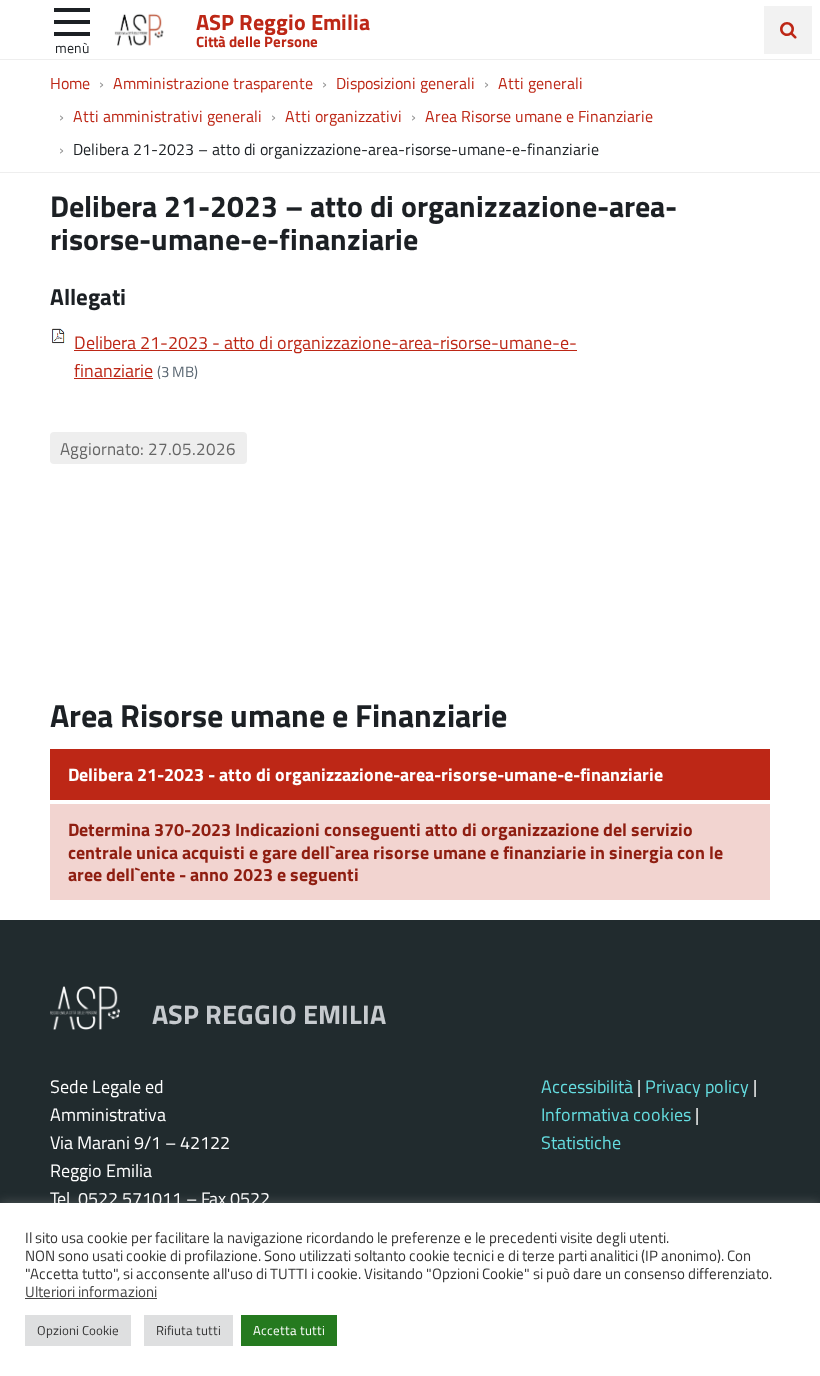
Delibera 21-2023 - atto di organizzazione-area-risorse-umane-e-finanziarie (365, 774)
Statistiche (581, 1142)
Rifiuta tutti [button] (188, 1330)
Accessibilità (587, 1086)
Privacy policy (697, 1086)
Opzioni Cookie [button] (78, 1330)
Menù (72, 47)
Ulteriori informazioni (91, 1291)
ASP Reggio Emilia (283, 21)
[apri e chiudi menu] (72, 20)
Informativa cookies (616, 1114)
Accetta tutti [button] (289, 1330)
